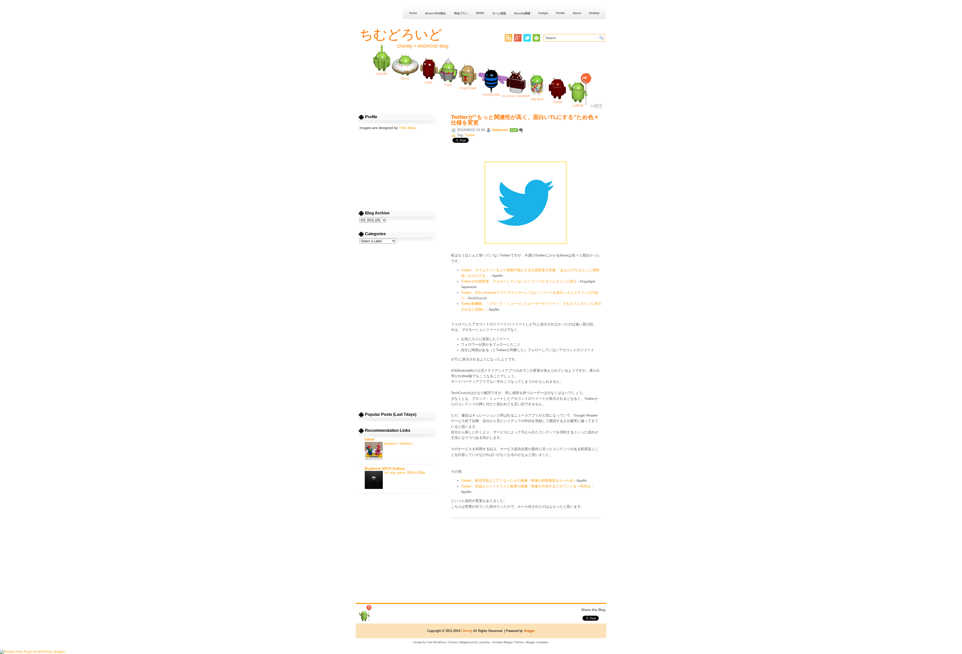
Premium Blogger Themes (508, 642)
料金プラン (461, 13)
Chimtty (466, 631)
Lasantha (484, 642)
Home (413, 13)
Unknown (500, 130)
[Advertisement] (526, 562)
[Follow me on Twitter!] (527, 40)
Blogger (529, 631)
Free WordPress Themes (441, 642)
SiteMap (594, 13)
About (577, 13)
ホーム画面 (499, 13)
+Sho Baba (407, 128)
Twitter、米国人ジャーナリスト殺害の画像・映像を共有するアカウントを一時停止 (526, 486)
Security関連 (522, 13)
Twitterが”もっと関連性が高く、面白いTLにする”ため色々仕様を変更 (525, 119)
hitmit (370, 439)
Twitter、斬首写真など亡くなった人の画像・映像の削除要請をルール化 (517, 480)
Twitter (470, 135)
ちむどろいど (400, 34)
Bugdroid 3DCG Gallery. (385, 468)
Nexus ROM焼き (435, 13)
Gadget (543, 13)
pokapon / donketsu (398, 443)
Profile (560, 13)
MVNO (480, 13)
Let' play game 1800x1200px (404, 472)
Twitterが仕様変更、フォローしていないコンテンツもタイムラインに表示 (519, 281)
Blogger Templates (537, 642)
